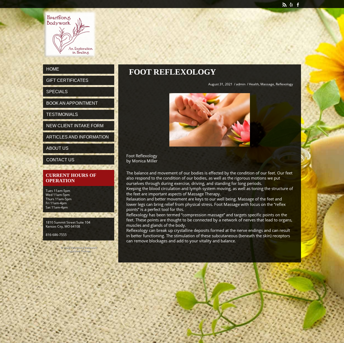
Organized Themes (79, 251)
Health (254, 84)
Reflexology (284, 84)
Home (52, 69)
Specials (57, 91)
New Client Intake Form (74, 125)
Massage (267, 84)
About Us (57, 148)
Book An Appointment (72, 103)
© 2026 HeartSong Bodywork (78, 247)
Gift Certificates (67, 80)
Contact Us (60, 160)
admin (240, 84)
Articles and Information (77, 137)
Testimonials (62, 114)
